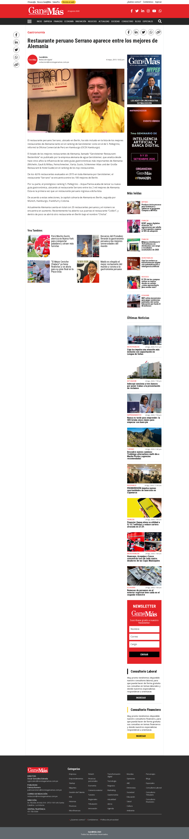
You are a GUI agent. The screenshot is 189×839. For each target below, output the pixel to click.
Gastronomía (113, 795)
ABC (128, 783)
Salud (129, 801)
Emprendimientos (76, 778)
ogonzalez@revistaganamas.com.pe (42, 781)
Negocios (92, 21)
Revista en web (68, 2)
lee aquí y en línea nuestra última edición (144, 101)
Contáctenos (148, 2)
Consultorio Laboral (154, 787)
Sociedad (115, 21)
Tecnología (112, 781)
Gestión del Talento (77, 792)
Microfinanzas (75, 810)
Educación (131, 797)
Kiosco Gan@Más (44, 2)
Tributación (92, 804)
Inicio (39, 21)
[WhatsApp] (16, 57)
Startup (72, 783)
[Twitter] (16, 50)
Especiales (148, 21)
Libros (110, 804)
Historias (72, 801)
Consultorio (127, 21)
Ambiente (130, 810)
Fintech (91, 774)
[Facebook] (16, 35)
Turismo (91, 795)
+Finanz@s (31, 2)
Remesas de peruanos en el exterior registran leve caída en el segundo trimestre (143, 592)
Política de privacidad (109, 819)
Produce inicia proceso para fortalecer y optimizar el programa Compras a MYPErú (151, 208)
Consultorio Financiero (150, 800)
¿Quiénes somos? (134, 2)
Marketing (112, 790)
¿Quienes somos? (77, 819)
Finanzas (58, 21)
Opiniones (131, 778)
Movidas (130, 774)
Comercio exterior (95, 790)
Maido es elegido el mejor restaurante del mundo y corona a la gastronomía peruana (111, 265)
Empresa (48, 21)
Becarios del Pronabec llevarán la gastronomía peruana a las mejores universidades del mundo (112, 241)
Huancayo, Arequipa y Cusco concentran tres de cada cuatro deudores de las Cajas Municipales (143, 558)
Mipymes (72, 787)
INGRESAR (141, 697)
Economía (69, 21)
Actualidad (104, 21)
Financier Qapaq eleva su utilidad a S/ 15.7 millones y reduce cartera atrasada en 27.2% (143, 524)
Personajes (150, 774)
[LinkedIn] (16, 42)
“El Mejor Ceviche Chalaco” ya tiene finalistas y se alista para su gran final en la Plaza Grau (62, 266)
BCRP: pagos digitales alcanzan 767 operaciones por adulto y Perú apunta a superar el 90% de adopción (151, 227)
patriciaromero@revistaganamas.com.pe (44, 790)
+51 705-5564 (32, 811)
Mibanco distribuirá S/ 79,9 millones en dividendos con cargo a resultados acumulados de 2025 (151, 246)
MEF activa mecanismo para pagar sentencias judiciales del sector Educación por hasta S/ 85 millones (151, 302)
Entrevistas (131, 787)
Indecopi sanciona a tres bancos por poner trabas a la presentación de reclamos (143, 385)
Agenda (111, 808)
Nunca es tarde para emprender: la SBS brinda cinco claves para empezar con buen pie (143, 420)
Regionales (92, 799)
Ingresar (158, 2)
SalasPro (56, 2)
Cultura (130, 806)
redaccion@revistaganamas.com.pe (54, 62)
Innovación (81, 21)
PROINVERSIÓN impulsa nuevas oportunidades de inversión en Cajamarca (141, 490)
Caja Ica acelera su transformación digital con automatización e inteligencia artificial (151, 264)
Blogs (138, 21)
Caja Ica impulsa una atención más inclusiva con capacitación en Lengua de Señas (143, 351)
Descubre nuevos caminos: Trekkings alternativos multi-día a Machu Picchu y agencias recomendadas (143, 455)
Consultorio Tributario (150, 793)
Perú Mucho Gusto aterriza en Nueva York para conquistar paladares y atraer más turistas (62, 241)
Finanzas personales (93, 779)
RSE (70, 797)
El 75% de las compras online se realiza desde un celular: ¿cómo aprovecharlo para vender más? (151, 283)
